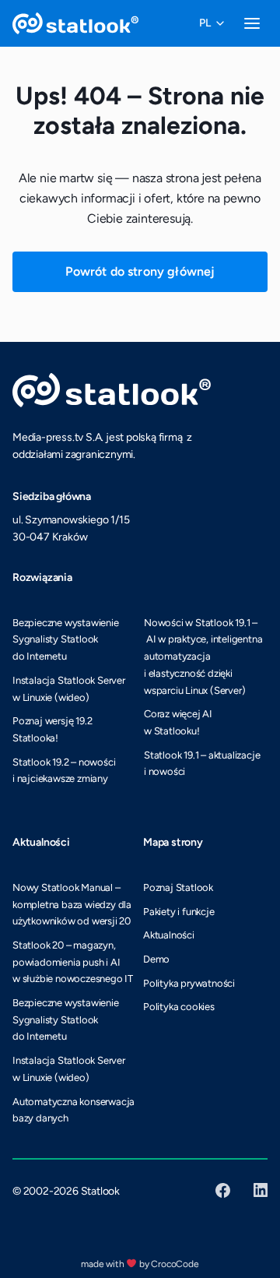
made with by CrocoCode (139, 1264)
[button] (211, 23)
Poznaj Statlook (178, 887)
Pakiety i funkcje (179, 911)
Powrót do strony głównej (140, 271)
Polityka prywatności (189, 983)
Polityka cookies (179, 1006)
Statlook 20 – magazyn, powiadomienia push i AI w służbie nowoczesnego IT (72, 961)
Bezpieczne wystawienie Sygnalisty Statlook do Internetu (65, 639)
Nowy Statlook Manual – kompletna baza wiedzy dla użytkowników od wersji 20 (71, 904)
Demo (156, 959)
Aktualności (168, 935)
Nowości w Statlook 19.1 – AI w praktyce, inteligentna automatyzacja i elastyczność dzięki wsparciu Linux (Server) (203, 656)
